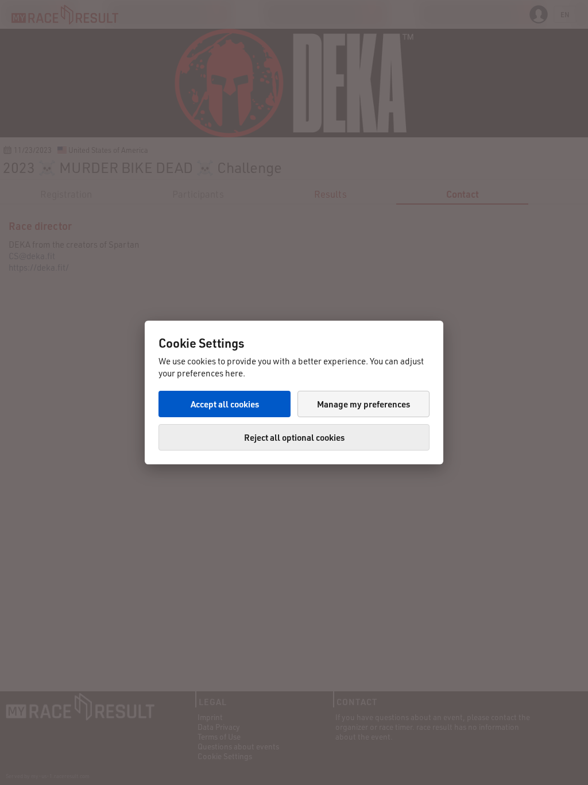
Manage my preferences (363, 404)
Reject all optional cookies (294, 437)
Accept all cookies (225, 404)
